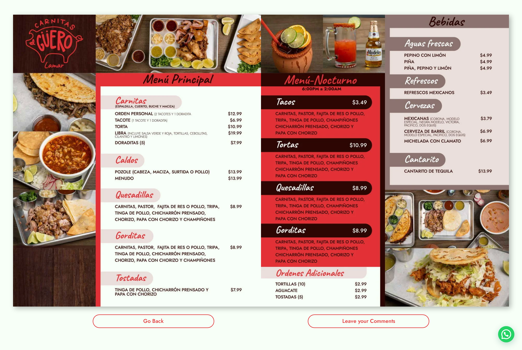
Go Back (153, 321)
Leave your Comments (368, 321)
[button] (506, 334)
